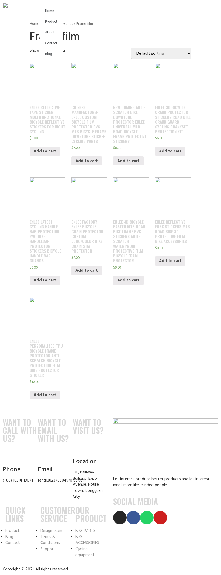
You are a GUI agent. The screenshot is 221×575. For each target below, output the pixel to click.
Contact (51, 43)
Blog (48, 53)
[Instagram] (120, 517)
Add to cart (45, 151)
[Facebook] (133, 517)
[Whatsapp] (147, 517)
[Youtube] (160, 517)
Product (51, 21)
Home (49, 10)
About (49, 32)
